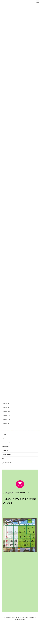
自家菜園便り (6, 446)
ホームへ (4, 434)
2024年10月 (6, 419)
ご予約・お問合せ (7, 454)
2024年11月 (6, 415)
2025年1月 (6, 407)
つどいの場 (5, 450)
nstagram (8, 493)
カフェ (4, 438)
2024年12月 (6, 411)
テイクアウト (6, 442)
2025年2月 (6, 403)
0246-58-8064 (7, 462)
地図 (3, 458)
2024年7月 (6, 423)
